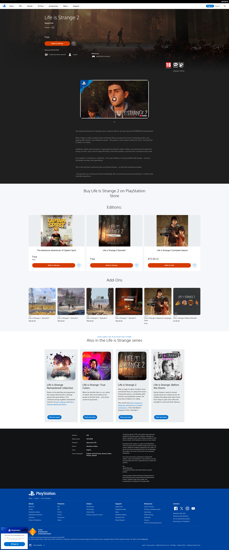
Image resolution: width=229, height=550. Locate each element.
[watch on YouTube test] (143, 115)
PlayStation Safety (120, 509)
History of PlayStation (35, 520)
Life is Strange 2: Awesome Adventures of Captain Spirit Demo (130, 405)
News (65, 6)
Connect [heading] (176, 504)
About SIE (31, 506)
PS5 (20, 6)
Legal (143, 545)
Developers (147, 517)
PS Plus (40, 6)
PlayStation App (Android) (180, 516)
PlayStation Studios (34, 512)
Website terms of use (162, 545)
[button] (114, 99)
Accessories (53, 6)
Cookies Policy (181, 545)
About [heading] (31, 504)
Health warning (148, 515)
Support (76, 6)
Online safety (90, 512)
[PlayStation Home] (4, 6)
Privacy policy (151, 545)
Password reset (119, 517)
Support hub (119, 506)
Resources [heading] (148, 504)
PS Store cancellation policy (152, 509)
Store (11, 6)
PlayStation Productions (35, 515)
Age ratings (147, 512)
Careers (31, 509)
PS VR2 (60, 512)
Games (29, 6)
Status (117, 512)
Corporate (31, 517)
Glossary (146, 520)
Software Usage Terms (193, 545)
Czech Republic (37, 545)
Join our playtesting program (181, 519)
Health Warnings (127, 468)
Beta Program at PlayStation (181, 521)
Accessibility (90, 509)
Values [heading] (89, 504)
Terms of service (149, 506)
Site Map (173, 545)
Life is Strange (60, 402)
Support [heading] (118, 504)
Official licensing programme (152, 523)
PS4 (59, 509)
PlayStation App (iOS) (179, 513)
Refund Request (120, 520)
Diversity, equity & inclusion (94, 515)
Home (30, 498)
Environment (90, 506)
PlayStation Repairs (121, 515)
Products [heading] (61, 504)
